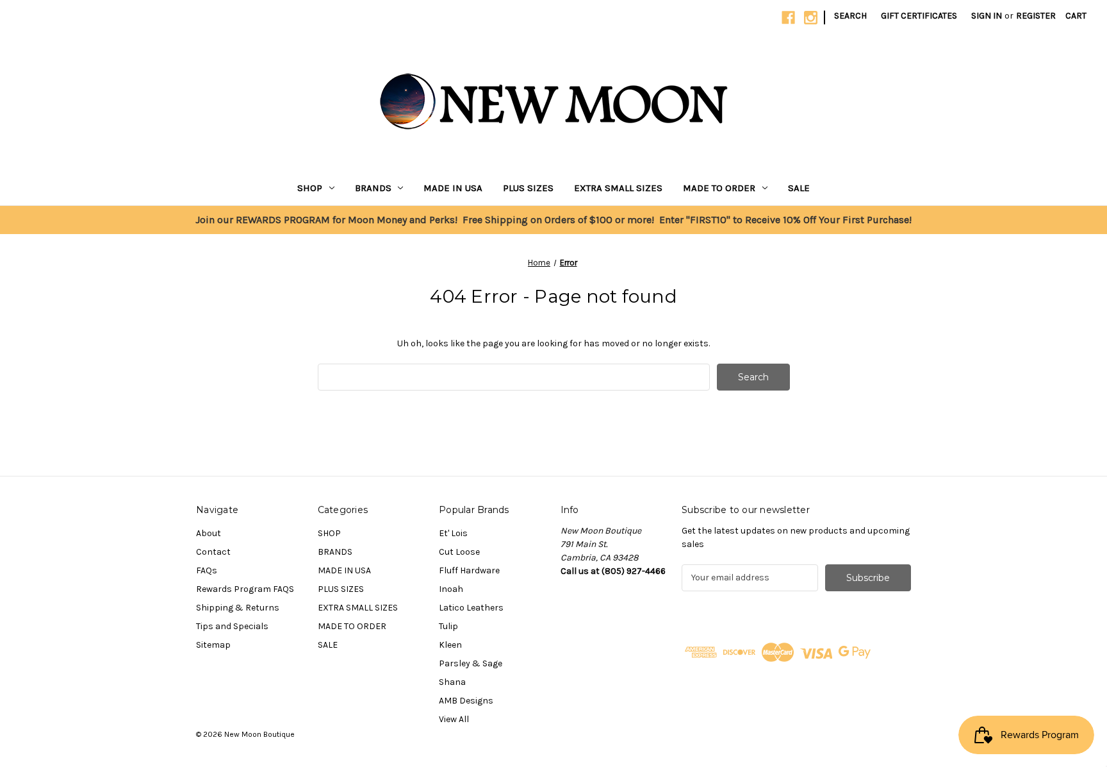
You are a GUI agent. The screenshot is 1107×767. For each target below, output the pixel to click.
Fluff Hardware (469, 570)
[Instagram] (810, 17)
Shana (452, 682)
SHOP (309, 188)
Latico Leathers (471, 607)
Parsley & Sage (470, 663)
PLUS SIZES (528, 188)
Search (850, 15)
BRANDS (373, 188)
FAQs (206, 570)
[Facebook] (788, 17)
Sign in (986, 15)
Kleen (450, 644)
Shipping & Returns (237, 607)
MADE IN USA (452, 188)
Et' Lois (453, 533)
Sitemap (213, 644)
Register (1036, 15)
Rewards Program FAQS (245, 589)
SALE (799, 188)
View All (454, 719)
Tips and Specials (232, 626)
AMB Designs (466, 700)
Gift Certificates (919, 15)
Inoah (451, 589)
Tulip (448, 626)
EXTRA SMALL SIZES (618, 188)
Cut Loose (459, 551)
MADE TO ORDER (719, 188)
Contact (213, 551)
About (208, 533)
